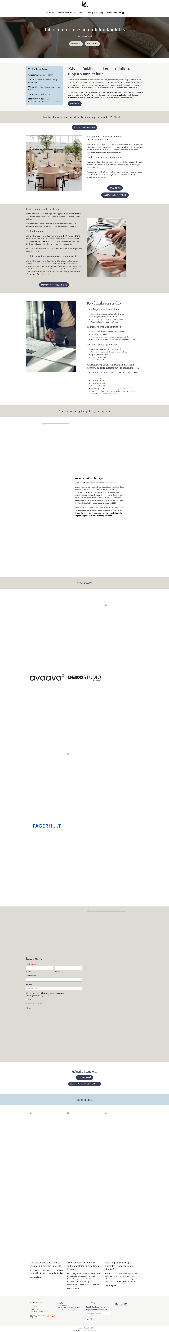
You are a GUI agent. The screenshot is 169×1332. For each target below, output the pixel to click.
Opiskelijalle (91, 13)
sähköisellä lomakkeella (52, 101)
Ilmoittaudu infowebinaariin (84, 127)
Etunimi (28, 971)
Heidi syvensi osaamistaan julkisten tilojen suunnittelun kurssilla (83, 1266)
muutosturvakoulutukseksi (42, 264)
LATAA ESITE (75, 44)
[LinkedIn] (126, 1304)
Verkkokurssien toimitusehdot (67, 1310)
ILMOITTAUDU (92, 44)
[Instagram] (121, 1304)
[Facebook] (117, 1304)
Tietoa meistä (110, 13)
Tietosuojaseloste (63, 1305)
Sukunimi (58, 971)
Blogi (101, 13)
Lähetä (28, 1008)
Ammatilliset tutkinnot (65, 13)
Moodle (60, 1303)
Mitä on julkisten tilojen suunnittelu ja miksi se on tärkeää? (119, 1266)
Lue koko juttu (35, 1277)
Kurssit (80, 13)
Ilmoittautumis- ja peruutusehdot (69, 1308)
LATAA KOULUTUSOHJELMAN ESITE (54, 285)
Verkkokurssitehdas (90, 1330)
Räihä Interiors (110, 483)
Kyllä (29, 999)
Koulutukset (49, 13)
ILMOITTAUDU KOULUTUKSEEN (115, 195)
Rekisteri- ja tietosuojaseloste (35, 1003)
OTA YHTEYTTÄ (115, 188)
